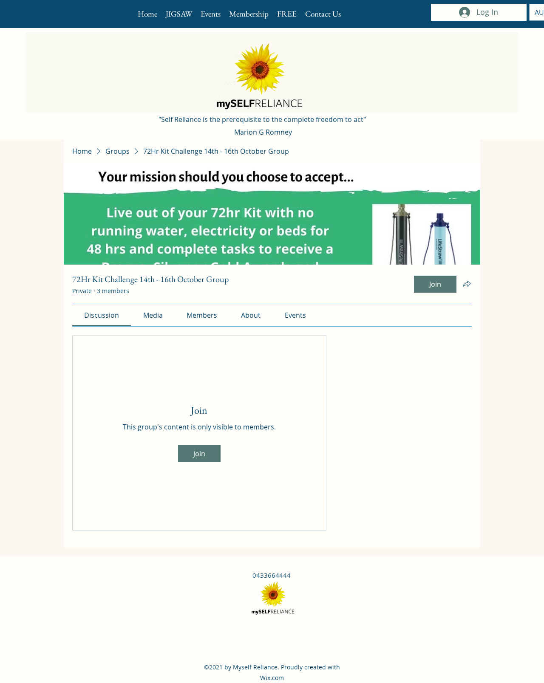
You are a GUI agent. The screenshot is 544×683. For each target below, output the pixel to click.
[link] (101, 315)
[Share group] (467, 284)
